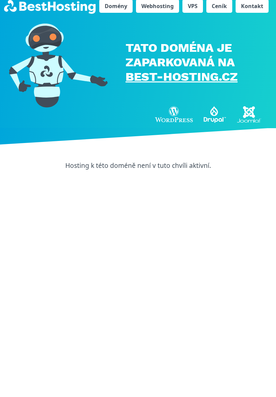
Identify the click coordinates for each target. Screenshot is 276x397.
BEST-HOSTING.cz (182, 77)
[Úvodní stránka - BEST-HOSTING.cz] (50, 6)
